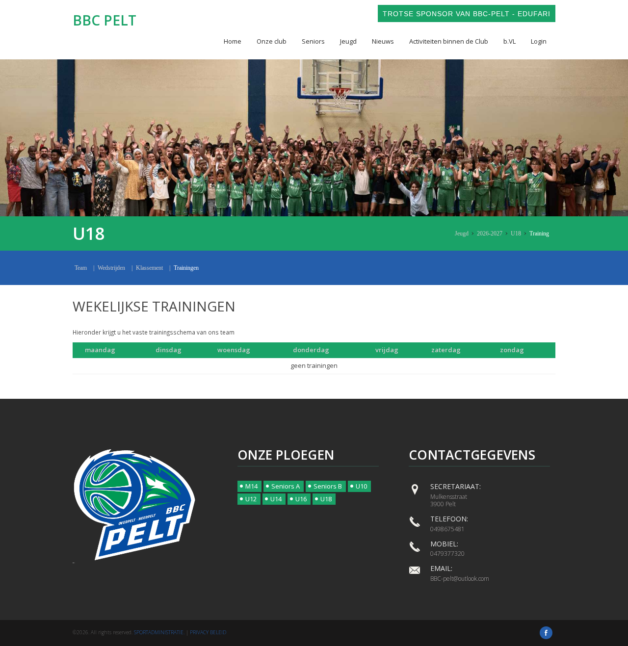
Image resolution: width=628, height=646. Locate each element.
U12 (251, 498)
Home (232, 41)
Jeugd (348, 41)
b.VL (509, 41)
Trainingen (186, 267)
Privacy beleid (208, 632)
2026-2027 (489, 233)
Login (539, 41)
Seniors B (328, 486)
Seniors (313, 41)
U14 (276, 498)
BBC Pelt (104, 20)
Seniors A (285, 486)
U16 (301, 498)
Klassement (149, 267)
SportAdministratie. (159, 632)
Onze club (272, 41)
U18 (516, 233)
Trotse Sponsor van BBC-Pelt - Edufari (466, 14)
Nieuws (383, 41)
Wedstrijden (111, 267)
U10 (361, 486)
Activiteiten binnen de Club (448, 41)
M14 (251, 486)
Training (539, 233)
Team (81, 267)
